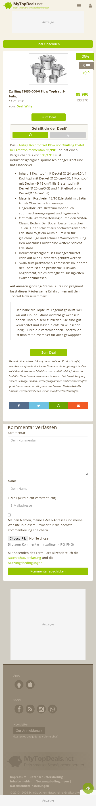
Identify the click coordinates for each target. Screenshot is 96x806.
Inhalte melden (21, 781)
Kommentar (16, 433)
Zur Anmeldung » (29, 730)
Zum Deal (49, 117)
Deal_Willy (24, 106)
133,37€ (46, 155)
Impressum (18, 777)
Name (12, 481)
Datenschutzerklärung (24, 558)
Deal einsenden (48, 44)
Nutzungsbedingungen (25, 563)
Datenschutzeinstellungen (29, 786)
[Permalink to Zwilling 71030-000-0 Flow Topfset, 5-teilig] (48, 68)
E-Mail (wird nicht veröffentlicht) (32, 498)
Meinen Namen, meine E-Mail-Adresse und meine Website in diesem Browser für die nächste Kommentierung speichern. (45, 525)
